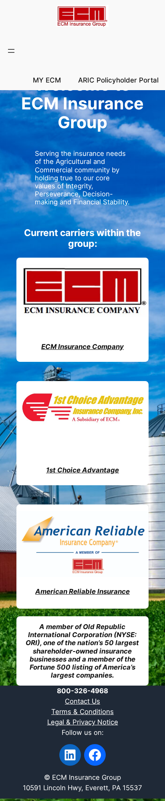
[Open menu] (11, 51)
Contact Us (82, 701)
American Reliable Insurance (82, 591)
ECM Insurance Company (82, 347)
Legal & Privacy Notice (82, 722)
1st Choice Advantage (82, 470)
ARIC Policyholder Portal (118, 80)
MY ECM (47, 80)
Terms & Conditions (82, 712)
